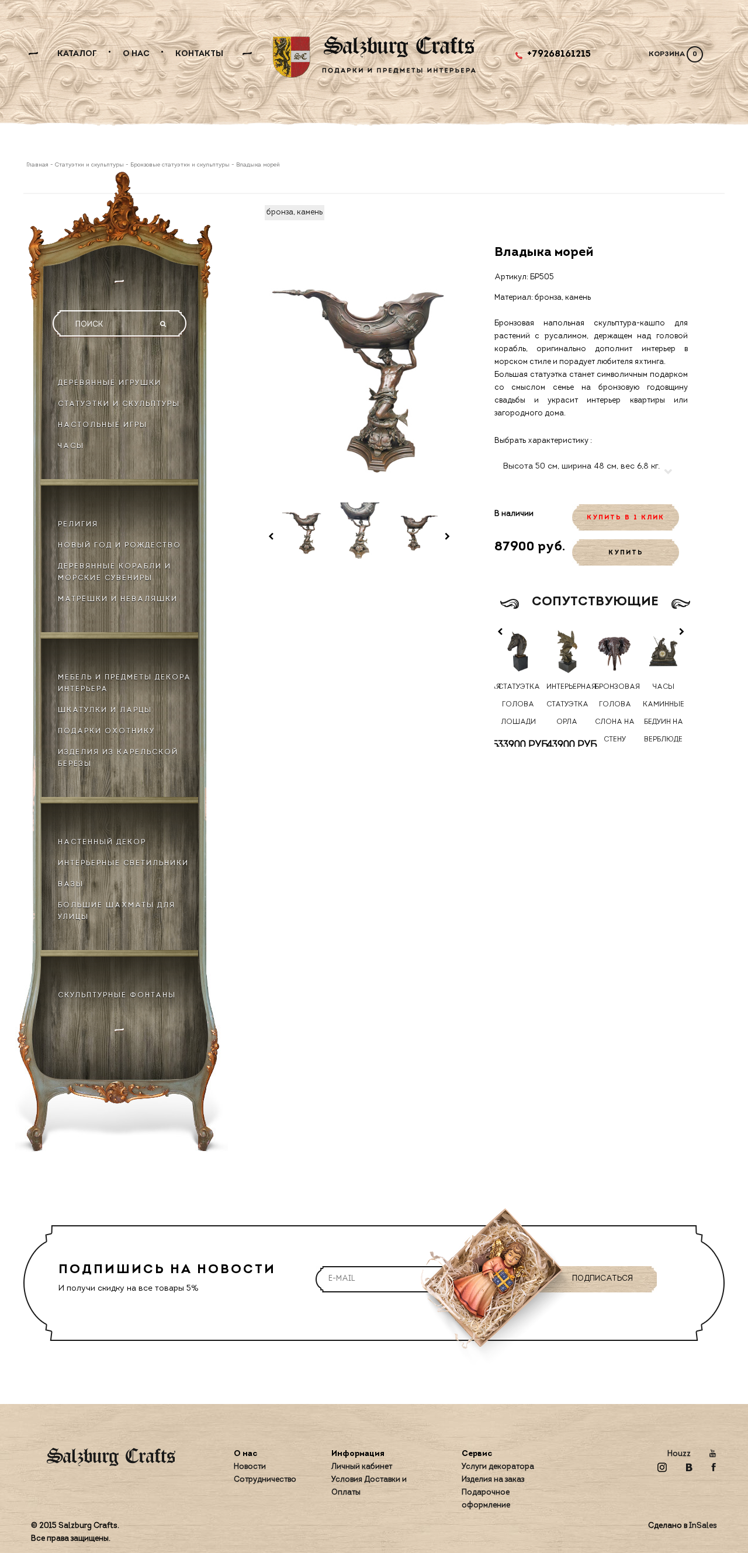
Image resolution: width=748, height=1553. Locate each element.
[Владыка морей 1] (302, 531)
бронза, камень (294, 212)
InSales (703, 1526)
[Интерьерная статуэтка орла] (566, 650)
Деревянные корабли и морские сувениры (114, 572)
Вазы (71, 884)
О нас (136, 54)
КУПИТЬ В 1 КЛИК (625, 518)
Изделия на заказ (493, 1479)
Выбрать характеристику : (543, 441)
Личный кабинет (361, 1467)
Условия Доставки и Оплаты (369, 1486)
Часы (71, 446)
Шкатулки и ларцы (105, 710)
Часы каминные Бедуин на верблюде (663, 713)
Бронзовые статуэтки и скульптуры (180, 165)
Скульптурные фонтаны (117, 995)
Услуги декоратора (498, 1467)
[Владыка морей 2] (359, 531)
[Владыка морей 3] (416, 531)
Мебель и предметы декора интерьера (124, 683)
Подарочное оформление (486, 1499)
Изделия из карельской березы (118, 758)
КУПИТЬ (625, 553)
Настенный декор (102, 842)
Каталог (77, 54)
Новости (250, 1467)
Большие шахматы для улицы (116, 911)
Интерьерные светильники (123, 863)
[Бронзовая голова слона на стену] (615, 650)
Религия (78, 524)
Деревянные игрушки (109, 383)
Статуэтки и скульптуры (89, 165)
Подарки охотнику (106, 731)
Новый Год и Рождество (119, 545)
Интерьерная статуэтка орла (566, 705)
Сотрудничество (265, 1479)
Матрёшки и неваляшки (118, 599)
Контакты (199, 54)
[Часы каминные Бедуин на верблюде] (663, 650)
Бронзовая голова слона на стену (615, 713)
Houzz (679, 1454)
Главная (38, 165)
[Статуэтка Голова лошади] (518, 650)
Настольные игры (102, 425)
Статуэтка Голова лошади (518, 705)
